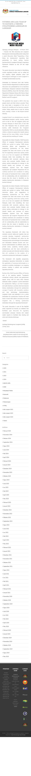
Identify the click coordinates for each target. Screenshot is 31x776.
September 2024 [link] (7, 442)
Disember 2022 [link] (7, 510)
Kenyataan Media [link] (8, 390)
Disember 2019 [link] (7, 637)
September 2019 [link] (7, 649)
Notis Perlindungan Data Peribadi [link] (18, 735)
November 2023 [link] (7, 472)
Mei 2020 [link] (6, 619)
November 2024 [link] (7, 434)
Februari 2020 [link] (7, 630)
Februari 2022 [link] (7, 547)
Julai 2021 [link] (6, 574)
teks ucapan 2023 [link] (8, 413)
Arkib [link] (4, 387)
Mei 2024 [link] (6, 453)
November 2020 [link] (7, 596)
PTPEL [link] (5, 405)
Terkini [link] (5, 420)
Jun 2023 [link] (5, 487)
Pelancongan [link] (6, 402)
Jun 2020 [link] (5, 615)
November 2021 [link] (7, 558)
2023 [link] (4, 375)
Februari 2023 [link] (7, 502)
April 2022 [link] (6, 540)
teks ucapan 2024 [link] (8, 417)
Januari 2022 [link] (6, 551)
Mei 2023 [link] (6, 491)
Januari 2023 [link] (6, 506)
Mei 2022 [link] (6, 536)
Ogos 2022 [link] (6, 525)
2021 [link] (4, 372)
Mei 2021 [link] (6, 581)
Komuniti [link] (5, 394)
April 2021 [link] (6, 585)
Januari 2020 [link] (6, 634)
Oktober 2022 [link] (7, 517)
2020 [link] (4, 368)
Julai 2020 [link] (6, 611)
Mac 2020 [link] (6, 626)
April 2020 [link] (6, 622)
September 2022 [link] (7, 521)
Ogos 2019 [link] (6, 652)
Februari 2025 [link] (7, 431)
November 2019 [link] (7, 641)
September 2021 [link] (7, 566)
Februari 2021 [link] (7, 589)
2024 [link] (4, 379)
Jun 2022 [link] (5, 532)
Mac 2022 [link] (6, 543)
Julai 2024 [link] (6, 450)
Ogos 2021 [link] (6, 570)
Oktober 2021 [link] (7, 562)
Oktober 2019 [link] (7, 645)
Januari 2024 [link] (6, 465)
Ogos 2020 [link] (6, 607)
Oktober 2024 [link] (7, 438)
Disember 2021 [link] (7, 555)
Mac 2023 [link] (6, 498)
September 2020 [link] (7, 604)
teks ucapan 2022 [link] (8, 409)
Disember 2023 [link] (7, 468)
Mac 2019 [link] (6, 656)
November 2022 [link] (7, 513)
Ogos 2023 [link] (6, 480)
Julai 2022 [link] (6, 528)
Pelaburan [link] (6, 398)
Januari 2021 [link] (6, 592)
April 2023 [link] (6, 495)
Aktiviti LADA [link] (6, 383)
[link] (3, 5)
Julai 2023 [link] (6, 483)
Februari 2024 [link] (7, 461)
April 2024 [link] (6, 457)
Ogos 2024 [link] (6, 446)
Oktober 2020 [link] (7, 600)
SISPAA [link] (15, 706)
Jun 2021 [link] (5, 577)
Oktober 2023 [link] (7, 476)
